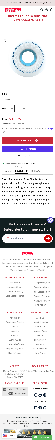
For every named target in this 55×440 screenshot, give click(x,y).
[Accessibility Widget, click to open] (50, 220)
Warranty (40, 344)
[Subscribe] (48, 238)
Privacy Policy (40, 340)
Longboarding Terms (15, 344)
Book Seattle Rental (15, 296)
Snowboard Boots (15, 287)
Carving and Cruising (15, 322)
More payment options (27, 156)
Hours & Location (40, 322)
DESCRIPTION (21, 171)
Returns (40, 335)
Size (4, 93)
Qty (4, 108)
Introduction (14, 318)
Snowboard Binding (14, 291)
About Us (15, 326)
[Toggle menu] (49, 282)
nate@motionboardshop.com (41, 371)
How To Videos (14, 353)
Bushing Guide (15, 340)
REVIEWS (35, 171)
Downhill (15, 335)
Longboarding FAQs (14, 348)
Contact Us (40, 326)
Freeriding (14, 331)
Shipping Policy (40, 331)
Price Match (40, 353)
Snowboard (15, 283)
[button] (41, 9)
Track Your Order (40, 348)
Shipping (5, 123)
